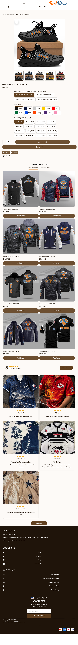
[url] (16, 541)
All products (10, 14)
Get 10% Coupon (39, 616)
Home (2, 14)
